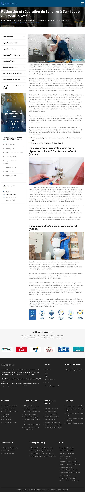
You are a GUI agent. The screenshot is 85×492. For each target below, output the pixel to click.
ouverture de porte (65, 456)
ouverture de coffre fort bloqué (69, 481)
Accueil (3, 20)
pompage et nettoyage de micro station (43, 456)
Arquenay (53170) (10, 175)
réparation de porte (66, 467)
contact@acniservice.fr (52, 386)
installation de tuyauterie (10, 411)
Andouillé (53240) (10, 157)
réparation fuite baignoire (11, 55)
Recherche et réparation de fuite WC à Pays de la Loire (22, 20)
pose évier (6, 414)
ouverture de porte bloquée (68, 459)
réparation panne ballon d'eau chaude (13, 87)
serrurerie (62, 443)
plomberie (5, 401)
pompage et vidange (38, 443)
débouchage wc (50, 419)
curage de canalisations (10, 448)
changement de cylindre (67, 451)
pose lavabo (7, 417)
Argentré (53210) (10, 167)
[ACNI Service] (9, 3)
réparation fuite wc (9, 61)
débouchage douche (51, 414)
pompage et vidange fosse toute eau (42, 453)
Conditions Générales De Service (58, 490)
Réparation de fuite (30, 401)
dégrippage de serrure (67, 453)
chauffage (69, 401)
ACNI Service (31, 490)
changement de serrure (67, 448)
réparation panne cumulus (11, 80)
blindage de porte (65, 475)
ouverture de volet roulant (68, 478)
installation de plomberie (10, 406)
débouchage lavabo (51, 408)
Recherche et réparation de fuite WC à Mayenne (53, 20)
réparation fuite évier (10, 49)
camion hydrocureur (9, 451)
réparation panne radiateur (75, 423)
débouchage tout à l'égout (53, 428)
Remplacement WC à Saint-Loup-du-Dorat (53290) (47, 143)
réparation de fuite (9, 37)
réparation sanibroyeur (10, 67)
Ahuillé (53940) (10, 145)
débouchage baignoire (52, 417)
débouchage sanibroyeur (52, 422)
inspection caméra (8, 453)
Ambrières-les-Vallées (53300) (14, 153)
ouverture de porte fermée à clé (70, 464)
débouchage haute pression (54, 425)
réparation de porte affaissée (69, 470)
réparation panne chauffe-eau (12, 73)
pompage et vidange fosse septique (42, 451)
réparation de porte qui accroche (70, 473)
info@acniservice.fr (13, 128)
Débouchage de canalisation (50, 402)
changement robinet (9, 409)
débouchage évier (50, 411)
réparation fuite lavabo (10, 43)
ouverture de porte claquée (68, 462)
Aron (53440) (9, 171)
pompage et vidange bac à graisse (42, 448)
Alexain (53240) (10, 149)
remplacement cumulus (10, 422)
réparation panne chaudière (75, 406)
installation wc (7, 420)
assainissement (7, 443)
